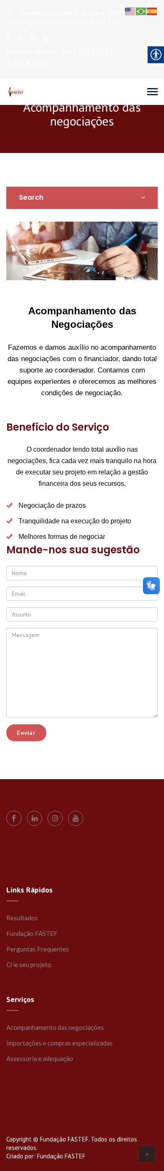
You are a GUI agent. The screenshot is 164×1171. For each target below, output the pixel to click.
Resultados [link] (22, 918)
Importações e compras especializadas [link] (59, 1043)
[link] (8, 37)
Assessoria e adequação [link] (39, 1058)
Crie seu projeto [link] (28, 964)
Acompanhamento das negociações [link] (55, 1027)
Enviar (26, 732)
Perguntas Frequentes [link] (37, 949)
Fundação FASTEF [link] (32, 933)
